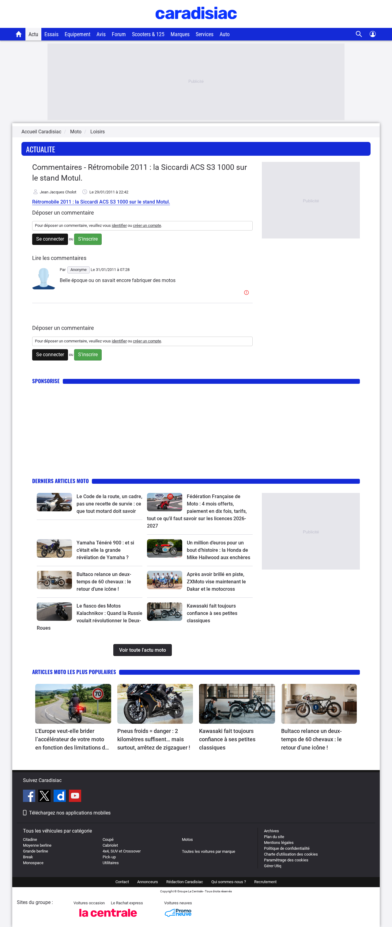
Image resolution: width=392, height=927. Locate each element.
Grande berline (35, 851)
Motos (187, 839)
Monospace (33, 862)
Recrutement (265, 881)
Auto (225, 34)
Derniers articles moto (60, 481)
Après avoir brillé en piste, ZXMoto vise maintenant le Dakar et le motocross (216, 581)
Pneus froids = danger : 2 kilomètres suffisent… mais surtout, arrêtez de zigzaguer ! (153, 739)
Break (28, 857)
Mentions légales (279, 842)
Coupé (108, 839)
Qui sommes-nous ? (228, 881)
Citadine (30, 839)
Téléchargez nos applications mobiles (70, 813)
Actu (33, 34)
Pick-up (109, 857)
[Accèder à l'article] (54, 502)
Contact (122, 881)
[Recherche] (359, 34)
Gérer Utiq (272, 866)
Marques (180, 34)
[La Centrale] (108, 918)
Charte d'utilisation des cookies (291, 854)
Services (204, 34)
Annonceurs (147, 881)
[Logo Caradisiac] (196, 24)
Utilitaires (111, 862)
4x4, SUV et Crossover (122, 851)
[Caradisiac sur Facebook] (30, 797)
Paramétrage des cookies (286, 860)
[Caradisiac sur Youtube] (75, 797)
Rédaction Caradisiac (184, 881)
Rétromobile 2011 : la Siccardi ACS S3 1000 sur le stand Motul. (101, 202)
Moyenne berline (37, 845)
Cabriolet (110, 845)
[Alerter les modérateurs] (247, 293)
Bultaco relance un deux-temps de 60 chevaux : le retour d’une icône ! (104, 581)
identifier (119, 225)
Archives (271, 831)
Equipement (77, 34)
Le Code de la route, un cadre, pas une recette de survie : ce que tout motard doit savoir (109, 504)
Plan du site (274, 836)
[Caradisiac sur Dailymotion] (60, 797)
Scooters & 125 (148, 34)
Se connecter (50, 239)
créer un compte (147, 225)
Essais (51, 34)
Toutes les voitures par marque (208, 851)
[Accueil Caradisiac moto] (18, 34)
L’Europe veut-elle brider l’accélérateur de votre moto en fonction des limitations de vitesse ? (71, 740)
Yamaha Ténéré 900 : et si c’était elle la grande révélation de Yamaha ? (105, 550)
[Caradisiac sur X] (45, 797)
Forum (119, 34)
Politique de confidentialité (287, 848)
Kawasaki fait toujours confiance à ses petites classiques (212, 613)
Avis (101, 34)
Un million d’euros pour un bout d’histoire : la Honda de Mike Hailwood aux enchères (218, 550)
